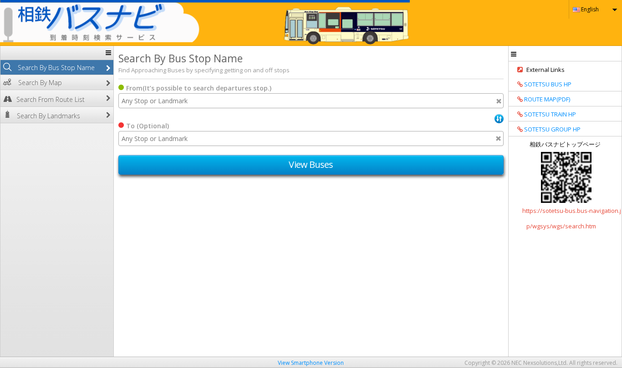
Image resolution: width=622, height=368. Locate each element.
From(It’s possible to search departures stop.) (198, 88)
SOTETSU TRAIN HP (549, 114)
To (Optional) (147, 125)
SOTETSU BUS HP (547, 84)
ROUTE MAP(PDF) (546, 99)
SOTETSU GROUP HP (552, 129)
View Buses (311, 164)
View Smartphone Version (311, 363)
